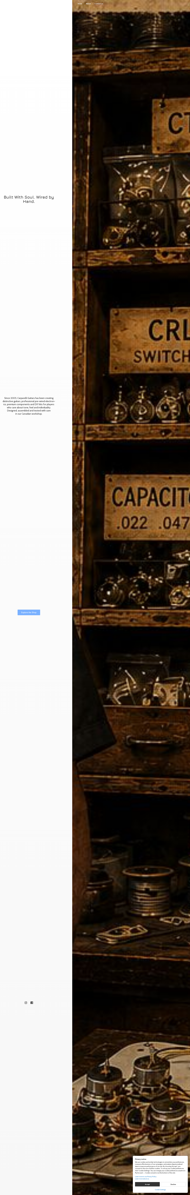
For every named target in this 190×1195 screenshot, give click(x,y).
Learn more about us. (142, 1179)
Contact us (99, 4)
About (88, 4)
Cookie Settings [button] (160, 1190)
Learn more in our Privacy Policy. (146, 1177)
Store (80, 4)
